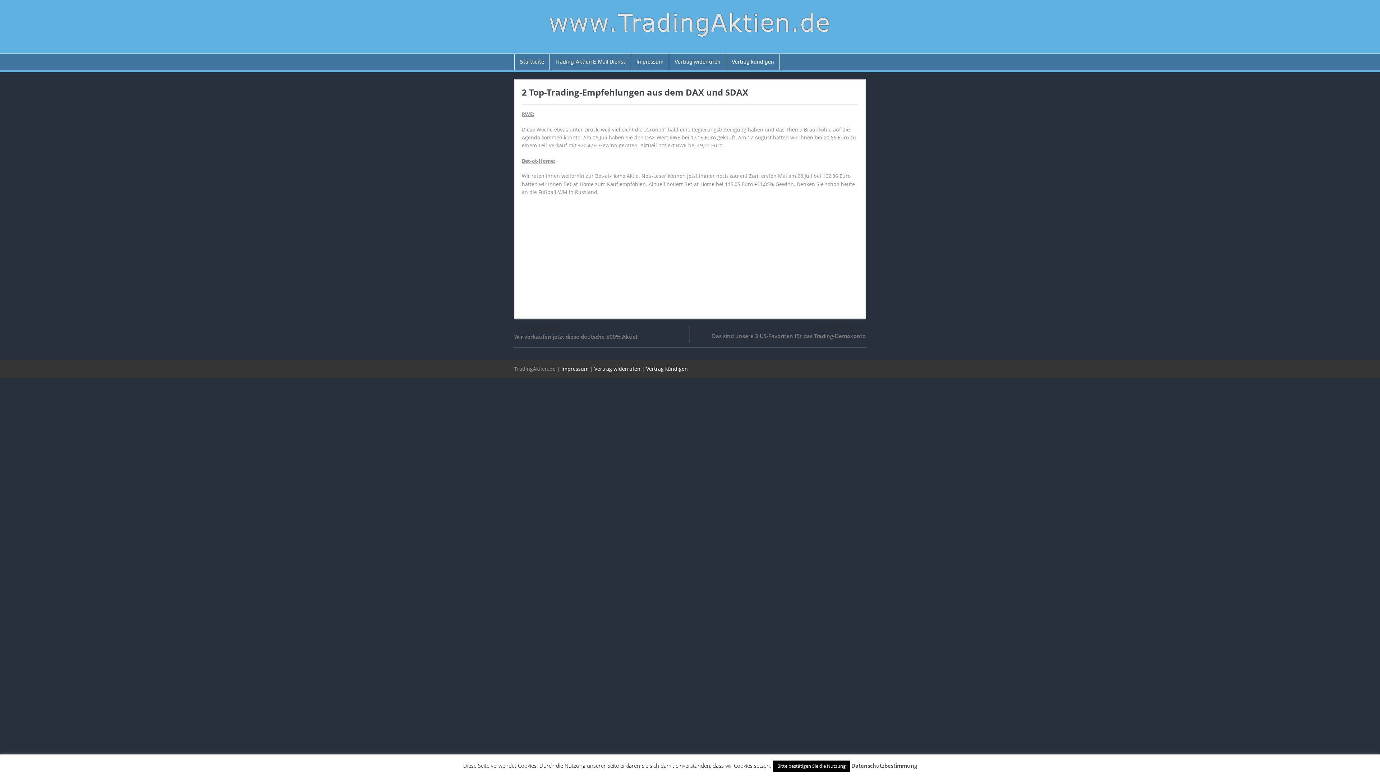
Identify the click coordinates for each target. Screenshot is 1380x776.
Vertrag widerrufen (698, 62)
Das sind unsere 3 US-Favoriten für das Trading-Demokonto (789, 336)
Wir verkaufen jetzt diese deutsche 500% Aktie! (575, 336)
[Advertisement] (690, 253)
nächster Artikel (837, 328)
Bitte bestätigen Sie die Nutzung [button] (811, 766)
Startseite (532, 62)
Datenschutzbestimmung (884, 765)
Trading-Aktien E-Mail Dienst (590, 62)
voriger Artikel (540, 328)
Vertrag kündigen (753, 62)
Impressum (649, 62)
